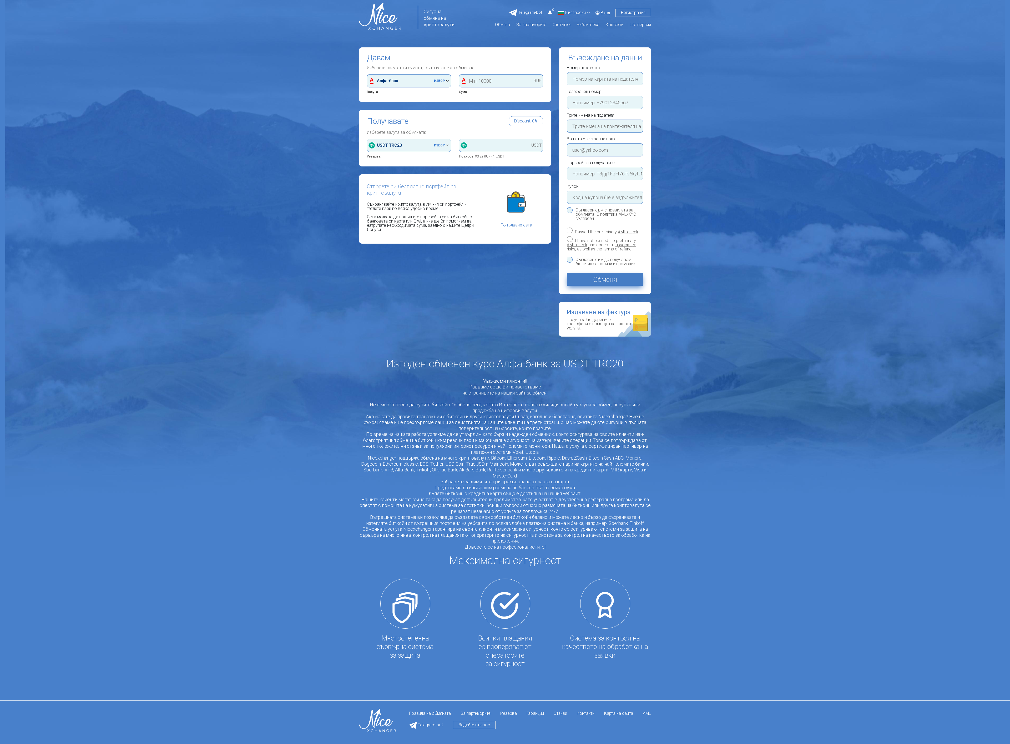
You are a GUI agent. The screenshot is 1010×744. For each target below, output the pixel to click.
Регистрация (633, 12)
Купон (572, 186)
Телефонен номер (584, 92)
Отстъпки (561, 25)
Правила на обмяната (430, 713)
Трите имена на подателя (590, 115)
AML (647, 713)
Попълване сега (516, 225)
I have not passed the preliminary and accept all (601, 244)
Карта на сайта (618, 713)
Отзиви (560, 713)
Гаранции (535, 713)
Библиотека (588, 25)
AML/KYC (627, 214)
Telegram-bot (430, 724)
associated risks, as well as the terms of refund (601, 247)
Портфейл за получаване (591, 163)
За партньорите (531, 25)
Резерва (508, 713)
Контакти (614, 25)
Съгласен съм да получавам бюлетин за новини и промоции (605, 262)
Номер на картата (584, 68)
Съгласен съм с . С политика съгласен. (605, 214)
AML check (628, 231)
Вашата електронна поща (592, 139)
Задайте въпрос (474, 724)
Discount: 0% (526, 121)
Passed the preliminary (606, 231)
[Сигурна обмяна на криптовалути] (380, 15)
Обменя (605, 279)
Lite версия (640, 25)
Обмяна (502, 25)
